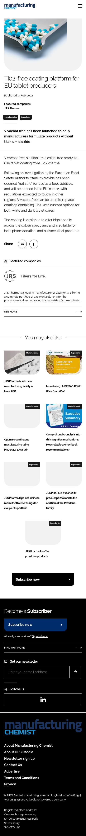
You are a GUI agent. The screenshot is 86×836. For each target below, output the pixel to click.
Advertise (12, 771)
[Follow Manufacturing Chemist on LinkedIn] (43, 701)
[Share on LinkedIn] (22, 244)
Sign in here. (40, 636)
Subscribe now (28, 580)
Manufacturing (11, 117)
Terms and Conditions (21, 778)
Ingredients (25, 117)
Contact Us (13, 765)
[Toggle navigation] (80, 6)
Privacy (10, 784)
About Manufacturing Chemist (28, 746)
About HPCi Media (18, 752)
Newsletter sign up (19, 759)
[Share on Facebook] (33, 244)
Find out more (14, 647)
